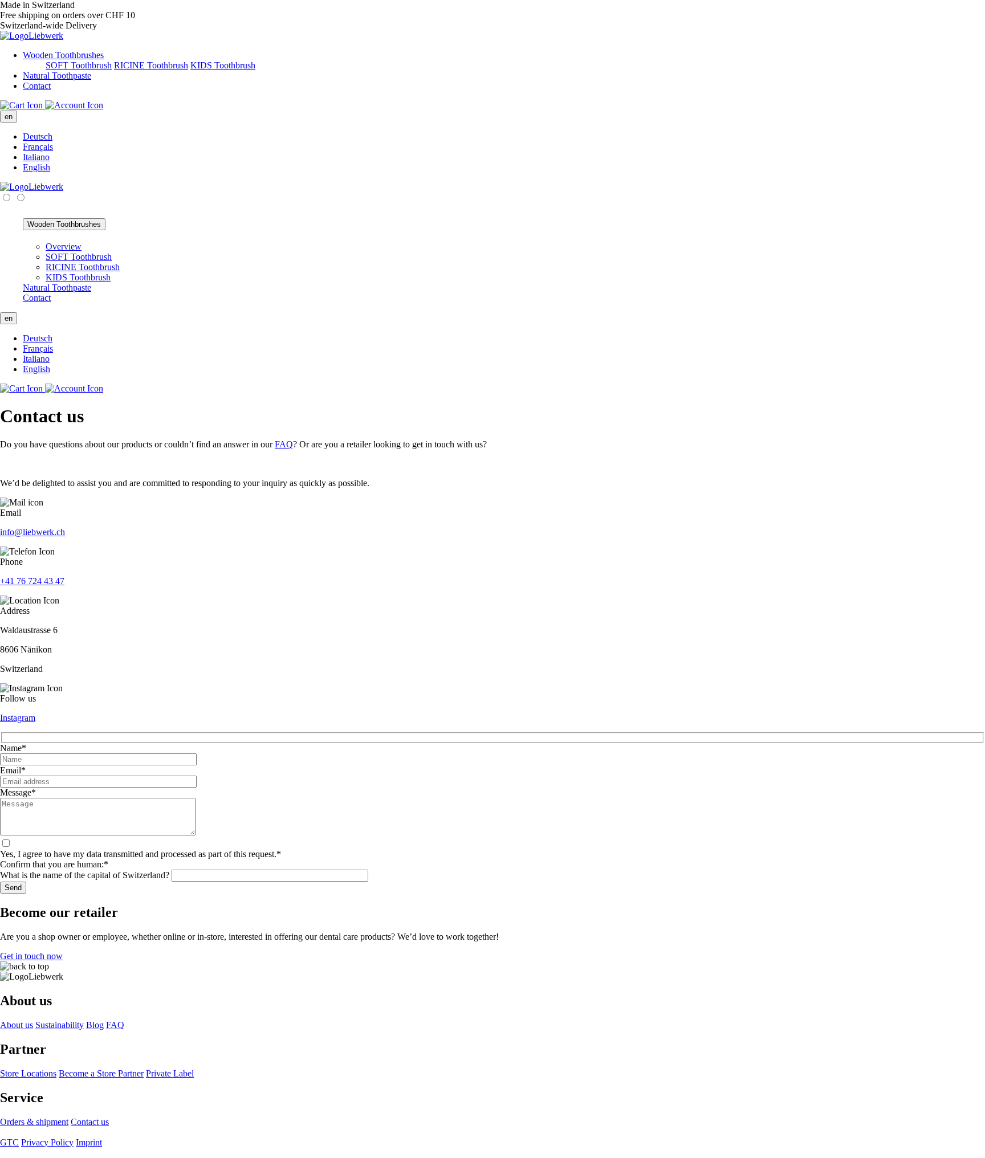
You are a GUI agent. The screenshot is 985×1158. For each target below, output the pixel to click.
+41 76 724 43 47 (32, 581)
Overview (64, 246)
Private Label (170, 1073)
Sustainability (59, 1025)
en (9, 116)
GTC (9, 1142)
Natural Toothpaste (57, 75)
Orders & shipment (34, 1122)
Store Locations (28, 1073)
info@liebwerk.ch (32, 532)
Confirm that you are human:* (54, 864)
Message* (18, 792)
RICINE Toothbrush (151, 65)
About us (16, 1025)
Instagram (17, 718)
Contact (37, 86)
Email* (13, 770)
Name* (13, 748)
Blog (95, 1025)
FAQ (284, 444)
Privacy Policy (47, 1142)
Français (38, 147)
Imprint (89, 1142)
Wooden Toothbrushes (63, 55)
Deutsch (37, 136)
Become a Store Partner (101, 1073)
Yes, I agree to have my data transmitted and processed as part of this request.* (140, 854)
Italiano (36, 157)
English (36, 167)
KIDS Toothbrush (222, 65)
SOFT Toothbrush (79, 65)
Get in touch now (31, 956)
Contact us (90, 1122)
